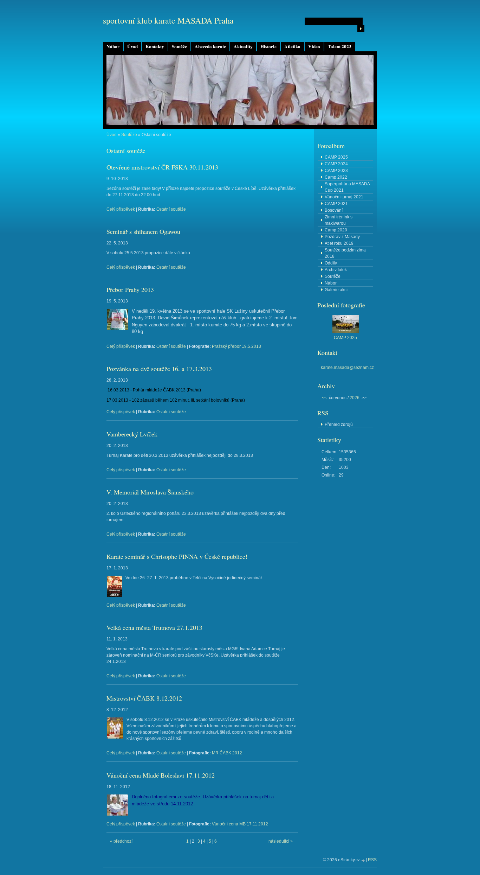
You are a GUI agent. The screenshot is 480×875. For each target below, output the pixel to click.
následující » (280, 841)
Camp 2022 (336, 177)
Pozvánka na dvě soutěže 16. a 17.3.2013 (159, 368)
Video (314, 46)
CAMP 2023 (336, 170)
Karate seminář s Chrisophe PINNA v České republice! (176, 556)
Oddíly (331, 263)
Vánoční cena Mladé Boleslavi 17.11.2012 (160, 775)
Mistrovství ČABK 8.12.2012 (144, 698)
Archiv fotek (336, 269)
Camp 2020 (336, 230)
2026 (354, 397)
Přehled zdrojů (339, 424)
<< (324, 397)
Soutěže (179, 46)
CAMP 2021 (336, 203)
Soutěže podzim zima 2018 (345, 253)
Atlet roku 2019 (339, 243)
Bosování (334, 210)
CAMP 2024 (336, 163)
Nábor (112, 46)
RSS (372, 859)
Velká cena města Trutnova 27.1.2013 (154, 627)
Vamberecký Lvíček (131, 434)
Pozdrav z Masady (342, 236)
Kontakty (154, 46)
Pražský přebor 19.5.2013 (236, 346)
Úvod (132, 46)
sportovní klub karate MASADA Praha (168, 20)
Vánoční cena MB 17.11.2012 (240, 824)
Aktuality (243, 46)
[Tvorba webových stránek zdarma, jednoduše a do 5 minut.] (363, 860)
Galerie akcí (336, 289)
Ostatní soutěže (171, 209)
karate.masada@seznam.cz (347, 367)
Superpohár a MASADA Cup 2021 (347, 187)
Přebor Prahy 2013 (130, 289)
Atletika (292, 46)
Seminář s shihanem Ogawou (143, 231)
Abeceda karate (210, 46)
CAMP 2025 (336, 157)
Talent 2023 (339, 46)
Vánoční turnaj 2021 (344, 196)
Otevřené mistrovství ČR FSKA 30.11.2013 (162, 167)
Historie (268, 46)
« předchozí (121, 841)
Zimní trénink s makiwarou (338, 220)
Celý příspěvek (120, 209)
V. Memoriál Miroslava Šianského (150, 492)
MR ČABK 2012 (227, 753)
